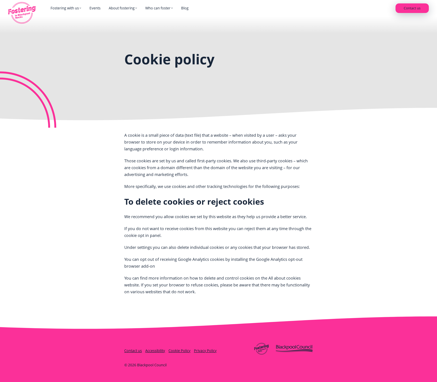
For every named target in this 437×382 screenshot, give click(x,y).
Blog (185, 8)
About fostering (122, 8)
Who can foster (158, 8)
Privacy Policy (205, 350)
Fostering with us (65, 8)
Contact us (412, 8)
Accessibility (155, 350)
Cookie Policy (179, 350)
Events (95, 8)
